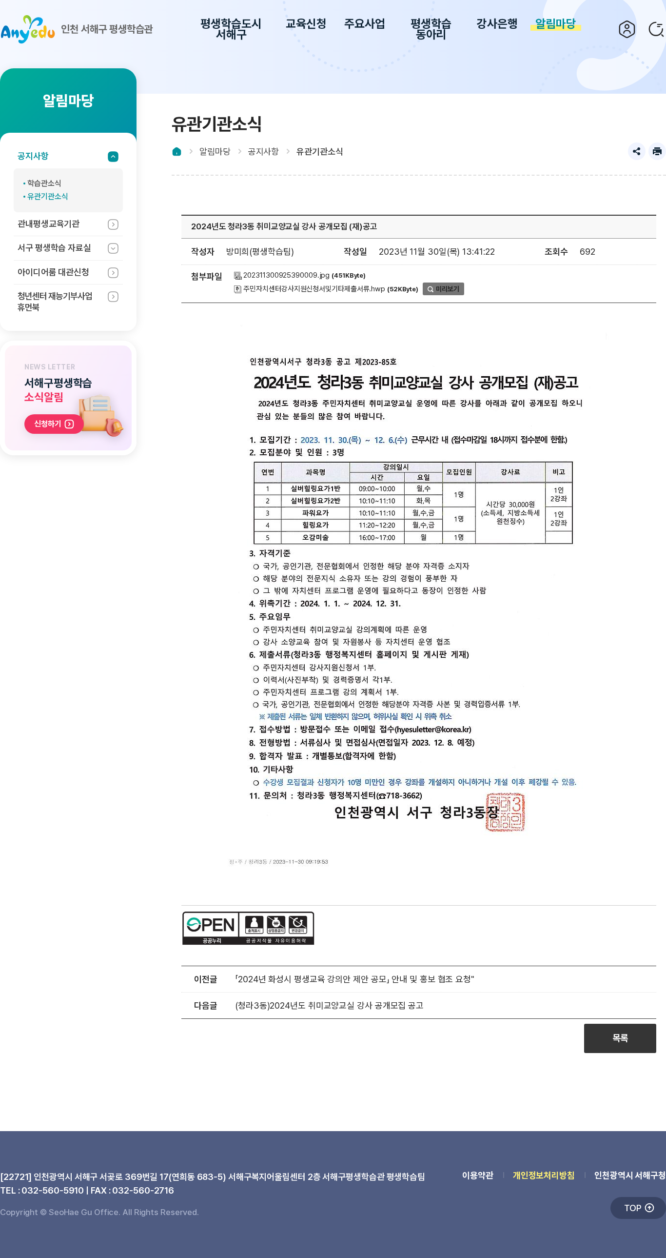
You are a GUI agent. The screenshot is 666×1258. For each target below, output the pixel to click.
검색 (656, 29)
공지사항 (33, 156)
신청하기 (47, 423)
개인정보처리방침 (544, 1175)
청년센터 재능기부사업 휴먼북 (55, 301)
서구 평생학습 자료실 (54, 248)
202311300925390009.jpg (286, 275)
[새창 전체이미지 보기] (419, 872)
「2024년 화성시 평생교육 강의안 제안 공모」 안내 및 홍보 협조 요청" (354, 979)
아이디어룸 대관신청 (53, 272)
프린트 (657, 151)
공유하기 (637, 151)
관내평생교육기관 (48, 224)
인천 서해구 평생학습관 (107, 29)
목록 (620, 1038)
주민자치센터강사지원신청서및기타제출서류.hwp (314, 288)
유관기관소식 (47, 196)
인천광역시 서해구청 (630, 1175)
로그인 (627, 29)
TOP (633, 1208)
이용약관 (477, 1175)
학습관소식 (44, 183)
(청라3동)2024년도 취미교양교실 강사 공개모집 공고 (329, 1005)
